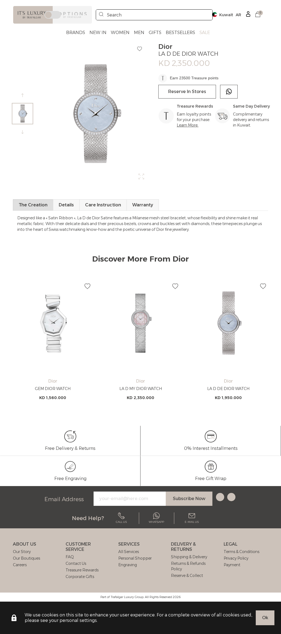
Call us (121, 522)
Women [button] (120, 32)
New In (97, 32)
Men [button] (139, 32)
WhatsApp (156, 522)
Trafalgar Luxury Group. (127, 597)
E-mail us (192, 522)
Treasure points (204, 78)
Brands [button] (75, 32)
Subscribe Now (189, 498)
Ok (265, 617)
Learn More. (187, 125)
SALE (204, 32)
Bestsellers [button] (180, 32)
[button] (257, 15)
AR (238, 14)
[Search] (101, 15)
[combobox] (154, 15)
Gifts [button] (155, 32)
